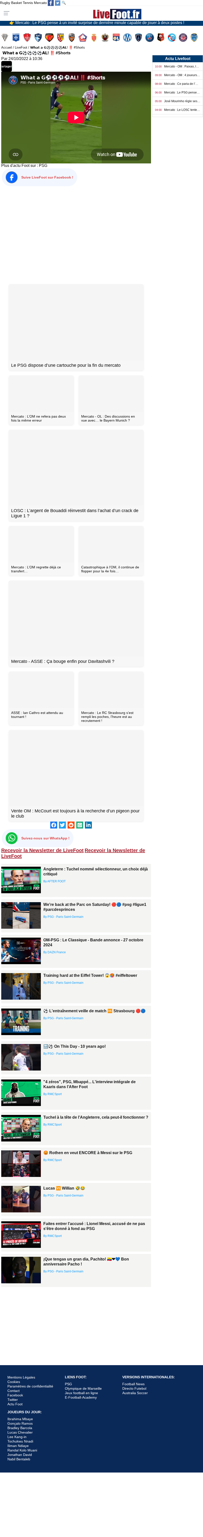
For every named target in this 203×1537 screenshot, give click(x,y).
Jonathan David (19, 1455)
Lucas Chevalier (20, 1432)
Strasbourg (172, 37)
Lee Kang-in (16, 1437)
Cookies (13, 1382)
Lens (61, 37)
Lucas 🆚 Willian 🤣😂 (64, 1188)
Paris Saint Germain (150, 37)
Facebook (15, 1395)
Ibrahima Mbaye (20, 1419)
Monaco (94, 37)
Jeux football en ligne (81, 1393)
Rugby (5, 3)
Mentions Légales (21, 1377)
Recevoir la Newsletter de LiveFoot (42, 850)
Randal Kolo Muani (22, 1450)
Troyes (194, 37)
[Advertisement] (76, 234)
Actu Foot (15, 1404)
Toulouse (183, 37)
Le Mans (50, 37)
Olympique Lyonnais (116, 37)
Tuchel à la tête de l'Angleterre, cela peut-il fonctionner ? (95, 1117)
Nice (105, 37)
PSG (43, 165)
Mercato (40, 3)
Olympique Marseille (128, 37)
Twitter (12, 1400)
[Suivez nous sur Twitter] (58, 3)
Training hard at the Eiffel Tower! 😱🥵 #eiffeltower (90, 975)
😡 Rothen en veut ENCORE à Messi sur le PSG (87, 1153)
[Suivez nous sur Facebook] (51, 3)
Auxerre (16, 37)
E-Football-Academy (81, 1397)
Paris (139, 37)
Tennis (28, 3)
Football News (133, 1384)
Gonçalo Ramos (20, 1423)
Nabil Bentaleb (18, 1459)
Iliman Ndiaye (18, 1446)
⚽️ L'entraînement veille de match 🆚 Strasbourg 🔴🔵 (94, 1011)
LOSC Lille (83, 37)
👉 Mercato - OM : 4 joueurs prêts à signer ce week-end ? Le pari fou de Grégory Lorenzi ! (87, 22)
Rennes (161, 37)
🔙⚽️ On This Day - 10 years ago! (74, 1046)
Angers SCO (5, 37)
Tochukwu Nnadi (20, 1441)
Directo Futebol (134, 1388)
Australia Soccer (135, 1393)
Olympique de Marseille (83, 1388)
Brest (27, 37)
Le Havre (38, 37)
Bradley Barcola (19, 1428)
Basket (16, 3)
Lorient (72, 37)
